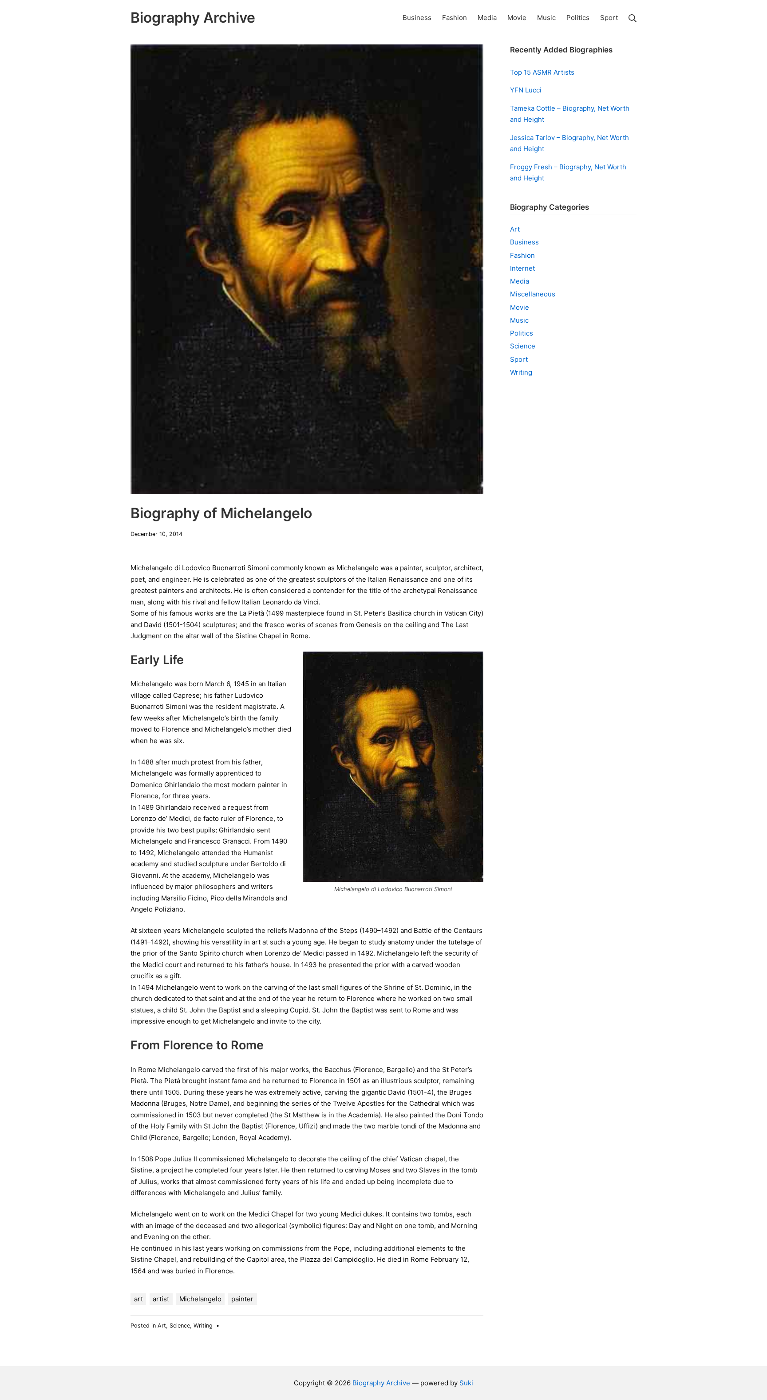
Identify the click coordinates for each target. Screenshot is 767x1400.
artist (161, 1299)
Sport (519, 359)
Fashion (522, 255)
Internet (522, 268)
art (138, 1299)
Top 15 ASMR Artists (542, 72)
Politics (521, 333)
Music (519, 320)
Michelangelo (200, 1299)
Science (180, 1325)
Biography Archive (381, 1383)
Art (162, 1325)
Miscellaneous (532, 294)
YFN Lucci (526, 90)
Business (524, 242)
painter (242, 1299)
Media (519, 281)
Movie (519, 307)
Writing (203, 1325)
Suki (466, 1383)
